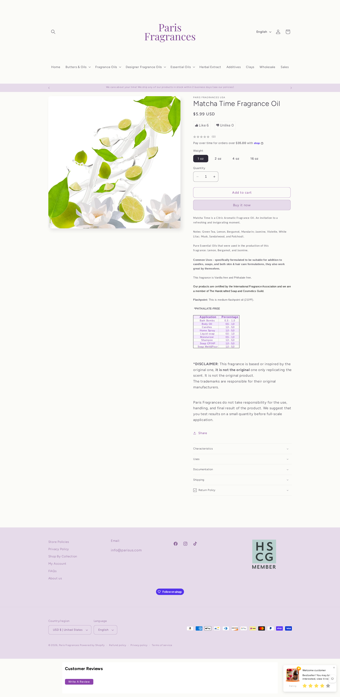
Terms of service (162, 645)
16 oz (254, 158)
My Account (57, 563)
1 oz (201, 158)
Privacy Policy (58, 549)
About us (55, 578)
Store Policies (58, 542)
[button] (53, 32)
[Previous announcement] (49, 88)
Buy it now (242, 205)
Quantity (199, 168)
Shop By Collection (62, 556)
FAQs (52, 571)
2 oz (218, 158)
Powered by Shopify (92, 645)
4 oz (236, 158)
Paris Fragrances (69, 645)
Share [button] (202, 433)
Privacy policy (139, 645)
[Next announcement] (291, 88)
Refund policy (117, 645)
